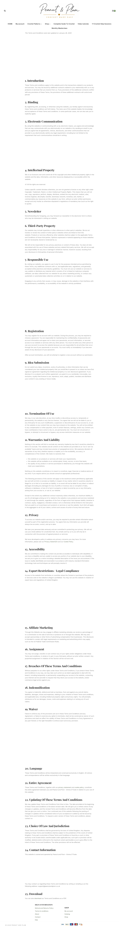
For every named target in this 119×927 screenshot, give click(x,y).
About (37, 914)
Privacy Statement (50, 542)
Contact (38, 917)
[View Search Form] (4, 10)
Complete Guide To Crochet (64, 24)
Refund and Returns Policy (44, 908)
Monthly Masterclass (59, 28)
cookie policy (79, 787)
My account (20, 24)
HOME (10, 24)
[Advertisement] (59, 55)
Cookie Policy (68, 542)
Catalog (67, 914)
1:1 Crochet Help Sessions (101, 24)
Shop (66, 917)
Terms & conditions (41, 911)
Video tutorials (83, 24)
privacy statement (64, 787)
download (37, 898)
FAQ (36, 920)
